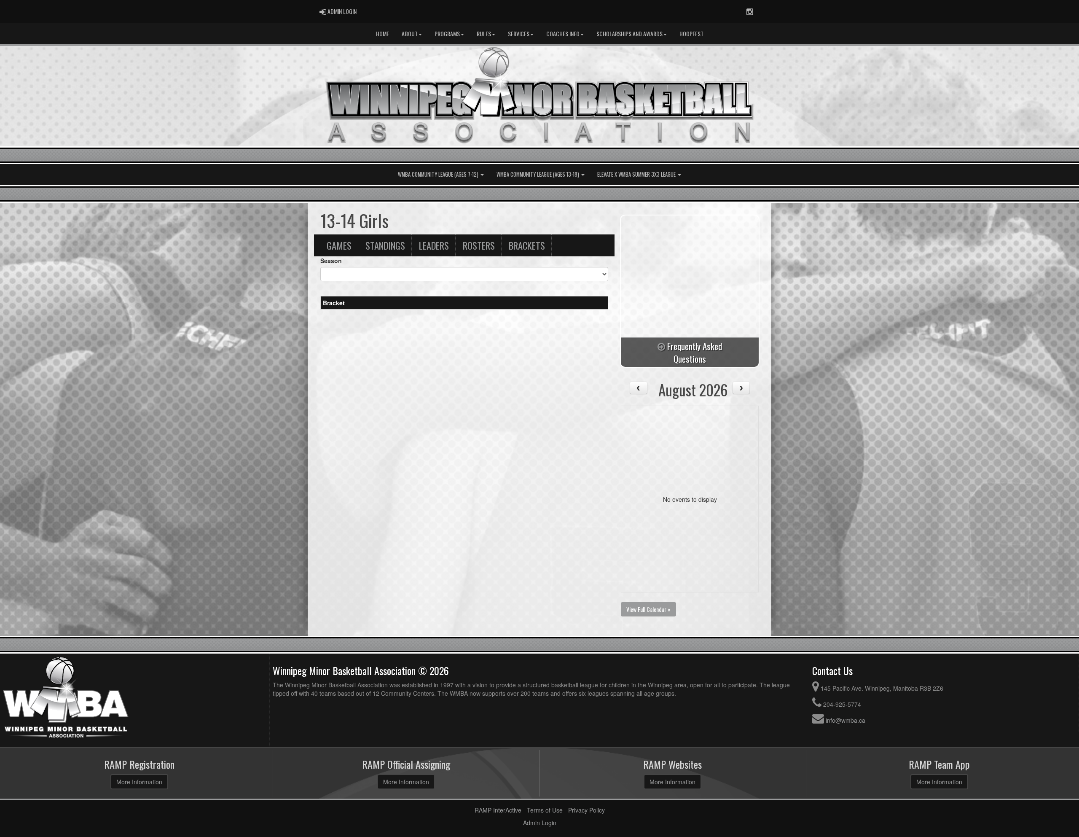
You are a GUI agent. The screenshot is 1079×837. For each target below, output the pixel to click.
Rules (484, 33)
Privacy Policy (586, 810)
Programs (447, 33)
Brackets (527, 245)
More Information (139, 782)
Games (339, 245)
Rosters (479, 245)
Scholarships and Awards (629, 33)
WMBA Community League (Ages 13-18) (538, 174)
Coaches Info (563, 33)
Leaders (434, 245)
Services (518, 33)
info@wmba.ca (845, 720)
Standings (385, 245)
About (410, 33)
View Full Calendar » (648, 609)
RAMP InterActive (498, 810)
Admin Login (539, 822)
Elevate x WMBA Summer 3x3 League (637, 174)
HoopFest (691, 33)
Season (331, 260)
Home (382, 33)
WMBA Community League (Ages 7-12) (439, 174)
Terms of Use (545, 810)
